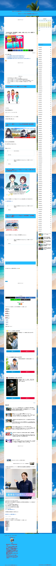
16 (50, 24)
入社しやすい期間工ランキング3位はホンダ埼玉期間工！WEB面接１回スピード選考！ (20, 81)
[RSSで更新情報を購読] (21, 304)
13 (44, 24)
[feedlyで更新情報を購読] (19, 304)
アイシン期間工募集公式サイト (10, 509)
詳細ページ (13, 351)
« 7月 (39, 30)
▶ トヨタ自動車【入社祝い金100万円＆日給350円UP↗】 (16, 55)
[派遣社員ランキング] (7, 313)
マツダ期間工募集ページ (9, 201)
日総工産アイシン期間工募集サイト (10, 514)
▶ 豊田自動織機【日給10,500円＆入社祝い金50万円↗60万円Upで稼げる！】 (19, 58)
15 (48, 24)
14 (46, 24)
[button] (30, 50)
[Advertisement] (23, 5)
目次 (19, 76)
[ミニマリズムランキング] (7, 315)
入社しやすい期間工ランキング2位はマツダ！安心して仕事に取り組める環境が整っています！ (21, 80)
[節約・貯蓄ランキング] (7, 311)
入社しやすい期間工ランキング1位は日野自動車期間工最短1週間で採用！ (18, 79)
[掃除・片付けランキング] (7, 521)
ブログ (6, 281)
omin (12, 543)
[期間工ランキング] (7, 317)
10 (39, 24)
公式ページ (27, 351)
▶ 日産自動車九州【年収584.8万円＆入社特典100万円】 (15, 57)
